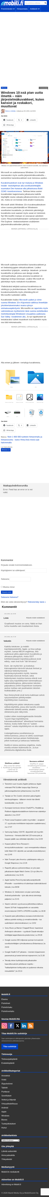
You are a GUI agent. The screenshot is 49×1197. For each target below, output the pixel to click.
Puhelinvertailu (7, 1011)
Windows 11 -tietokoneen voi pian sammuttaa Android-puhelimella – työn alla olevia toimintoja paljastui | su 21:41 (23, 895)
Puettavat (5, 1092)
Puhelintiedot (7, 9)
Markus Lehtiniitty (10, 111)
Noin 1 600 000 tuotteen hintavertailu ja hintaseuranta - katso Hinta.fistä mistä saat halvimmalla (21, 440)
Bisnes (4, 1120)
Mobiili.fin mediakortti (10, 1172)
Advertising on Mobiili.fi (11, 1184)
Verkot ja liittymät (8, 1100)
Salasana (5, 579)
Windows (4, 87)
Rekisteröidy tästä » (37, 602)
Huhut (4, 1128)
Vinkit (3, 1080)
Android (4, 1108)
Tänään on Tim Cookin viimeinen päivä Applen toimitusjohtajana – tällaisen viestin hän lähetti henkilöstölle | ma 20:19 (22, 799)
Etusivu (4, 999)
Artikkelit (34, 9)
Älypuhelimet (6, 1084)
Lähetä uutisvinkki (9, 1151)
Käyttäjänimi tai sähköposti (13, 570)
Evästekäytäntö (7, 1063)
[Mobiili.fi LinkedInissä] (24, 1026)
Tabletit (4, 1088)
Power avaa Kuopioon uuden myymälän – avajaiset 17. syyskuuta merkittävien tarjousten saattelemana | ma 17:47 (25, 823)
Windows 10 (6, 450)
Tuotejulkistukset (8, 1124)
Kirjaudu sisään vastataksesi (35, 618)
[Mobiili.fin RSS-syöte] (31, 1026)
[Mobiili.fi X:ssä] (17, 1026)
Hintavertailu (22, 9)
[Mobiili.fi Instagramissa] (4, 1026)
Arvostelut (5, 1076)
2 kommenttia (43, 88)
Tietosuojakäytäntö (9, 1059)
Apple (3, 1112)
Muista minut (8, 587)
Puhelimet (5, 1003)
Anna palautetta (8, 1155)
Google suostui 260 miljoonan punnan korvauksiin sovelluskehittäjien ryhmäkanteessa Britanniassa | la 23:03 (25, 943)
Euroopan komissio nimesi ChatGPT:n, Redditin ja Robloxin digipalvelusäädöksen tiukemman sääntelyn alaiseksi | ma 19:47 (25, 811)
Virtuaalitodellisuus (9, 1104)
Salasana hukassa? (9, 597)
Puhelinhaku (6, 1007)
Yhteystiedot (6, 1159)
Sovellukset (6, 1096)
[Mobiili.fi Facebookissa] (11, 1026)
